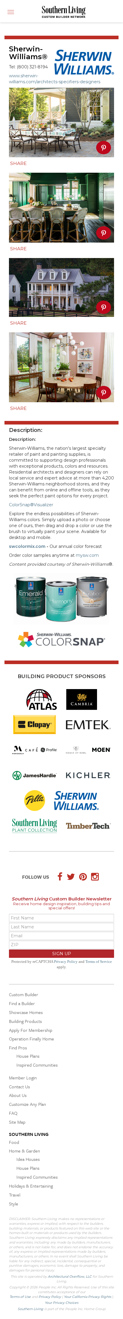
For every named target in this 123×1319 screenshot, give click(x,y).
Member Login (23, 1077)
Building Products (25, 1021)
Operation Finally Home (31, 1038)
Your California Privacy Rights (88, 1297)
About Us (18, 1095)
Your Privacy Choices (61, 1303)
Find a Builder (22, 1003)
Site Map (17, 1122)
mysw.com (87, 555)
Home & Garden (24, 1150)
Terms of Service (98, 962)
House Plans (27, 1056)
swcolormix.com (27, 546)
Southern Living (29, 1134)
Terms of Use (21, 1297)
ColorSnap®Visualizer (31, 504)
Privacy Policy (66, 962)
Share (18, 163)
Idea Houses (28, 1159)
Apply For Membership (30, 1030)
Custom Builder (23, 994)
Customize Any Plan (27, 1104)
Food (14, 1142)
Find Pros (18, 1047)
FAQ (13, 1113)
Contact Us (19, 1086)
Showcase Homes (26, 1012)
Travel (14, 1194)
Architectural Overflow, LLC (70, 1276)
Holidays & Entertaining (31, 1186)
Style (13, 1203)
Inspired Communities (37, 1065)
